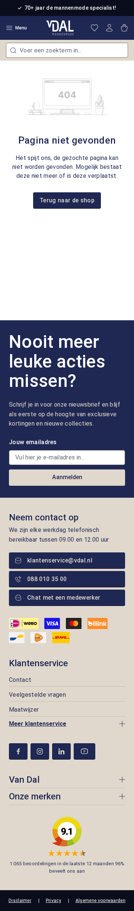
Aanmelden (67, 477)
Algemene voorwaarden (100, 900)
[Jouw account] (109, 27)
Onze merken (35, 796)
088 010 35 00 (47, 579)
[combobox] (67, 50)
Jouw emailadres (33, 442)
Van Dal (24, 779)
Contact (20, 679)
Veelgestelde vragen (37, 694)
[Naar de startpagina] (60, 27)
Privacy (53, 900)
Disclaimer (20, 900)
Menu (21, 28)
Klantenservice (38, 663)
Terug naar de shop (67, 200)
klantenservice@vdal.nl (59, 560)
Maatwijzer (24, 709)
